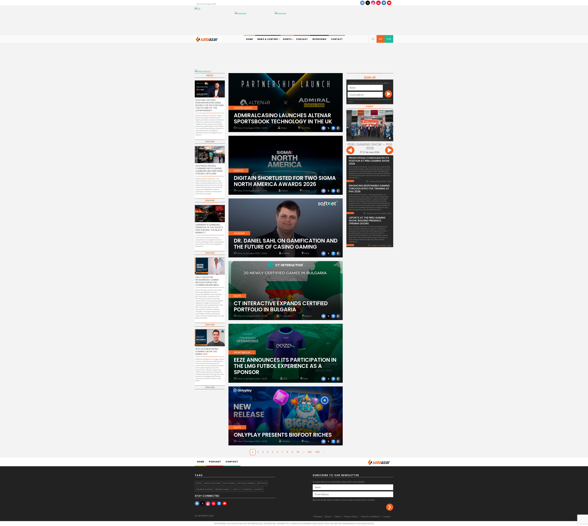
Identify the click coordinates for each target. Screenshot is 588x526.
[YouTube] (389, 3)
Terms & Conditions (370, 516)
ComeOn (246, 489)
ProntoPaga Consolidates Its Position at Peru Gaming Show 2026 (369, 160)
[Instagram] (373, 3)
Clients (337, 516)
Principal (317, 516)
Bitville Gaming (246, 483)
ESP (380, 39)
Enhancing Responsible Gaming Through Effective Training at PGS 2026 (369, 188)
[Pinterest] (378, 3)
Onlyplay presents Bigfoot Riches (283, 435)
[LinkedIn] (384, 3)
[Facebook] (362, 3)
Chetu (235, 489)
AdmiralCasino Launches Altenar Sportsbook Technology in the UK (283, 118)
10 (297, 451)
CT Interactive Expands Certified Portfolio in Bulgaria (281, 306)
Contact (387, 516)
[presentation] (350, 150)
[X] (368, 3)
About (328, 516)
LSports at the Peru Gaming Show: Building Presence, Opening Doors (367, 220)
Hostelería (229, 483)
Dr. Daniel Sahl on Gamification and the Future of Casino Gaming (285, 244)
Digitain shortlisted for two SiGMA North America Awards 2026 (285, 181)
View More (210, 141)
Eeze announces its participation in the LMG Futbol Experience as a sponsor (285, 366)
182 (310, 451)
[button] (372, 38)
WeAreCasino (222, 489)
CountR (258, 489)
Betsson (262, 483)
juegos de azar (212, 483)
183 (317, 451)
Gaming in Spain (204, 489)
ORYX (198, 483)
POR (389, 39)
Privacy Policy (350, 516)
